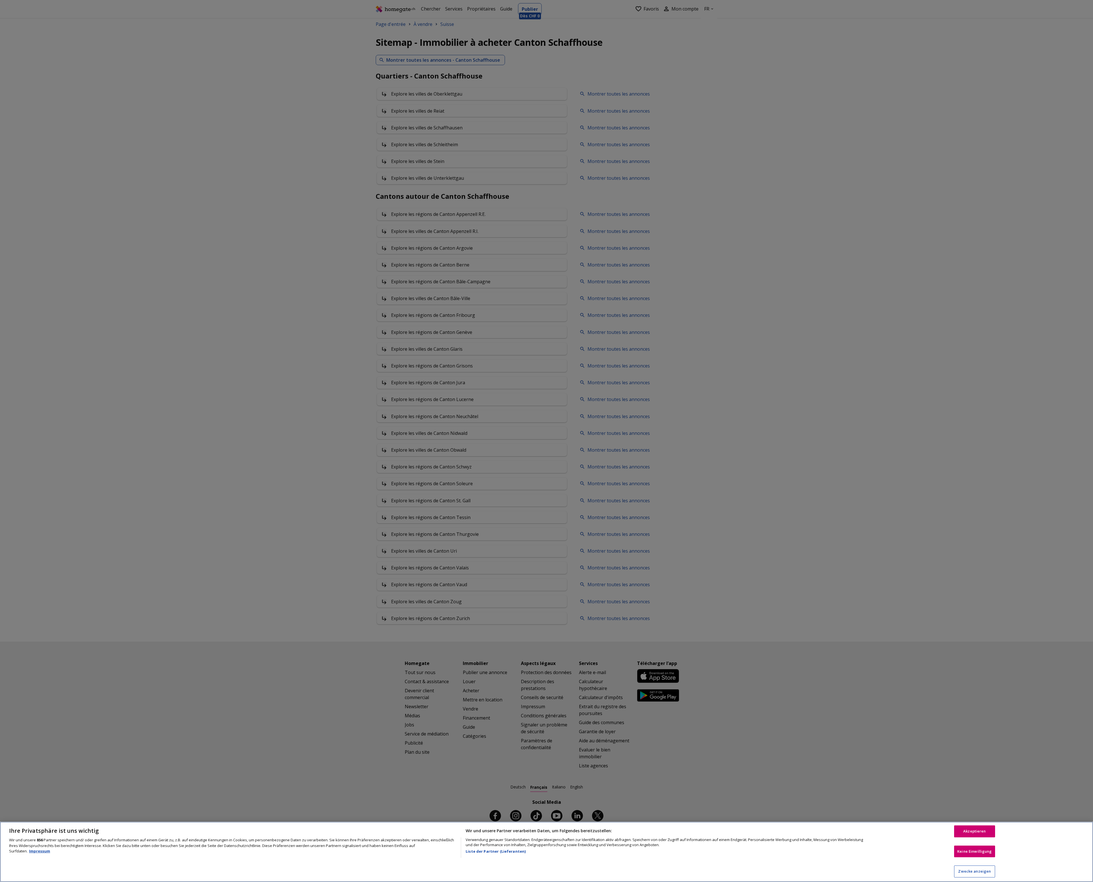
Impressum (39, 851)
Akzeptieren (974, 831)
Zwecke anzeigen (974, 871)
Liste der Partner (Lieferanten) (496, 851)
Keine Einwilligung (974, 851)
